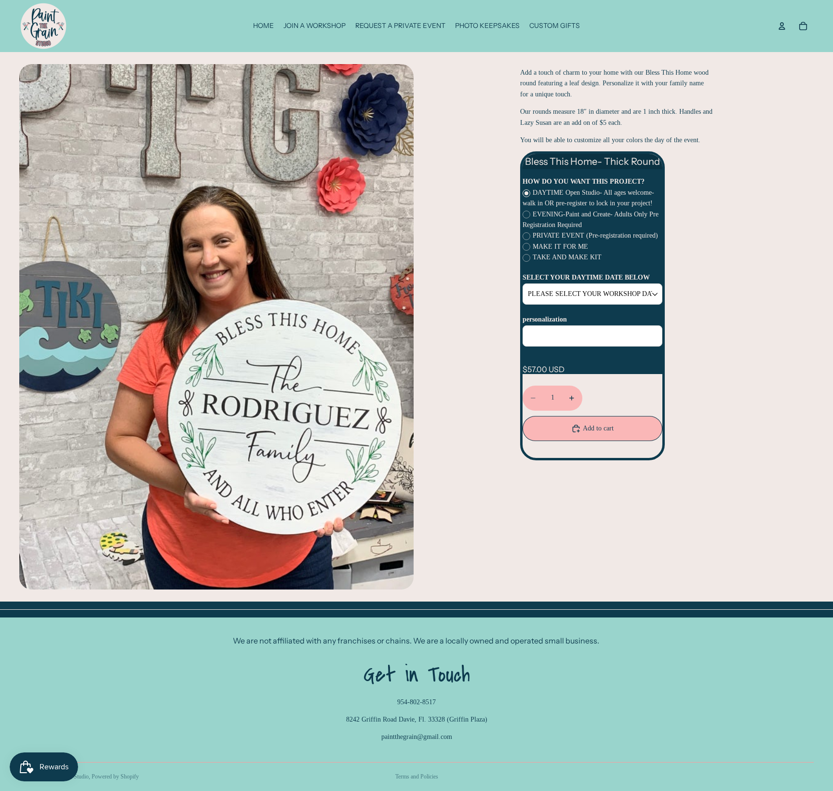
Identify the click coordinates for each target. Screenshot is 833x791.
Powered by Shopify (115, 776)
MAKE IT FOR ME (560, 246)
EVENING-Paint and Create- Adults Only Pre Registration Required (590, 219)
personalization (545, 319)
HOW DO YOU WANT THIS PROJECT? (584, 181)
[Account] (782, 26)
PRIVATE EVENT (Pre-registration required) (595, 235)
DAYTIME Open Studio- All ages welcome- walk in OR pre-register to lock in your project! (588, 198)
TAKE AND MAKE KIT (567, 257)
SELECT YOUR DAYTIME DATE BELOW (586, 277)
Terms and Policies (416, 776)
